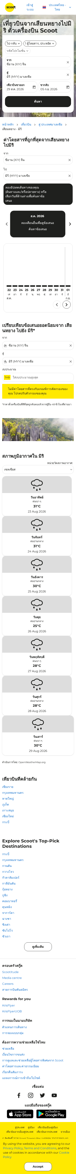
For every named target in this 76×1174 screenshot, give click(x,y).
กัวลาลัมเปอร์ (10, 877)
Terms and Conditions (40, 1148)
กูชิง (5, 895)
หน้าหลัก (8, 124)
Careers (7, 984)
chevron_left (6, 224)
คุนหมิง (7, 907)
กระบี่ (5, 822)
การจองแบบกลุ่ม (13, 1033)
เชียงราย (7, 787)
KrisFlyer (8, 1005)
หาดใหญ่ (8, 798)
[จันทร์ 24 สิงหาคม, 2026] (20, 286)
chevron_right (70, 224)
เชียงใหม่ (8, 816)
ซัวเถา (6, 936)
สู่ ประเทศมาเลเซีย (50, 124)
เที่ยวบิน (26, 124)
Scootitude (10, 972)
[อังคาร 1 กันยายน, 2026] (68, 286)
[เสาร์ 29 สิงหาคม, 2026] (50, 286)
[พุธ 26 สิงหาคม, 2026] (32, 286)
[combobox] (36, 160)
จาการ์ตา (8, 913)
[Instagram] (30, 1095)
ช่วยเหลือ (8, 1048)
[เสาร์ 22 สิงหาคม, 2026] (9, 286)
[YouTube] (54, 1095)
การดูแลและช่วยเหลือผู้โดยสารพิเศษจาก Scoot (32, 1060)
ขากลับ (44, 85)
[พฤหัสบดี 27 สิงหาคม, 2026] (38, 286)
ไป (5, 169)
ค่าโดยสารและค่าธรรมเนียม (20, 1066)
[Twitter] (42, 1095)
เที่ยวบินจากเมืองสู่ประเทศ (19, 1131)
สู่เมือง (31, 1127)
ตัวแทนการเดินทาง (14, 1027)
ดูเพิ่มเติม (38, 946)
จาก (9, 60)
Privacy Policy (13, 1148)
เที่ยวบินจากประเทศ (47, 1131)
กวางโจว (8, 871)
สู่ (7, 72)
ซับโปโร (7, 930)
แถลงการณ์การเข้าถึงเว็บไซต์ (21, 1078)
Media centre (12, 978)
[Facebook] (18, 1095)
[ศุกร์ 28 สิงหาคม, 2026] (44, 286)
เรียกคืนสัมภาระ (12, 1072)
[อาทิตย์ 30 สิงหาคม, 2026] (56, 286)
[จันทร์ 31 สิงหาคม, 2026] (62, 286)
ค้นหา (38, 101)
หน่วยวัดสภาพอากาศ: (60, 463)
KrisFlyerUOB (12, 1011)
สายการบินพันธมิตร (15, 989)
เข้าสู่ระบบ (30, 7)
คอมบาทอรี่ (9, 901)
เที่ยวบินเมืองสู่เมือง (48, 1127)
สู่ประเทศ (19, 1127)
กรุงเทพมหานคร (13, 792)
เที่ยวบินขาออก (16, 85)
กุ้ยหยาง (7, 889)
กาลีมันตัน (8, 883)
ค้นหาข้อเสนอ (38, 229)
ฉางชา (6, 918)
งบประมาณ (9, 369)
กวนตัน (7, 866)
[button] (39, 43)
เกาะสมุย (8, 810)
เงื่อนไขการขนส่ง (13, 1054)
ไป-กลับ (12, 43)
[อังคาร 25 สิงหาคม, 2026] (26, 286)
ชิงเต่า (6, 924)
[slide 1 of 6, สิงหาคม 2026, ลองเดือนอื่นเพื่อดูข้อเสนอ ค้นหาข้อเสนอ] (37, 224)
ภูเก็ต (5, 804)
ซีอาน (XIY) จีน (16, 64)
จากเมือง (65, 1131)
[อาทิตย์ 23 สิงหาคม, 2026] (15, 286)
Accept (38, 1166)
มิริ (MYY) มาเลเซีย (19, 76)
